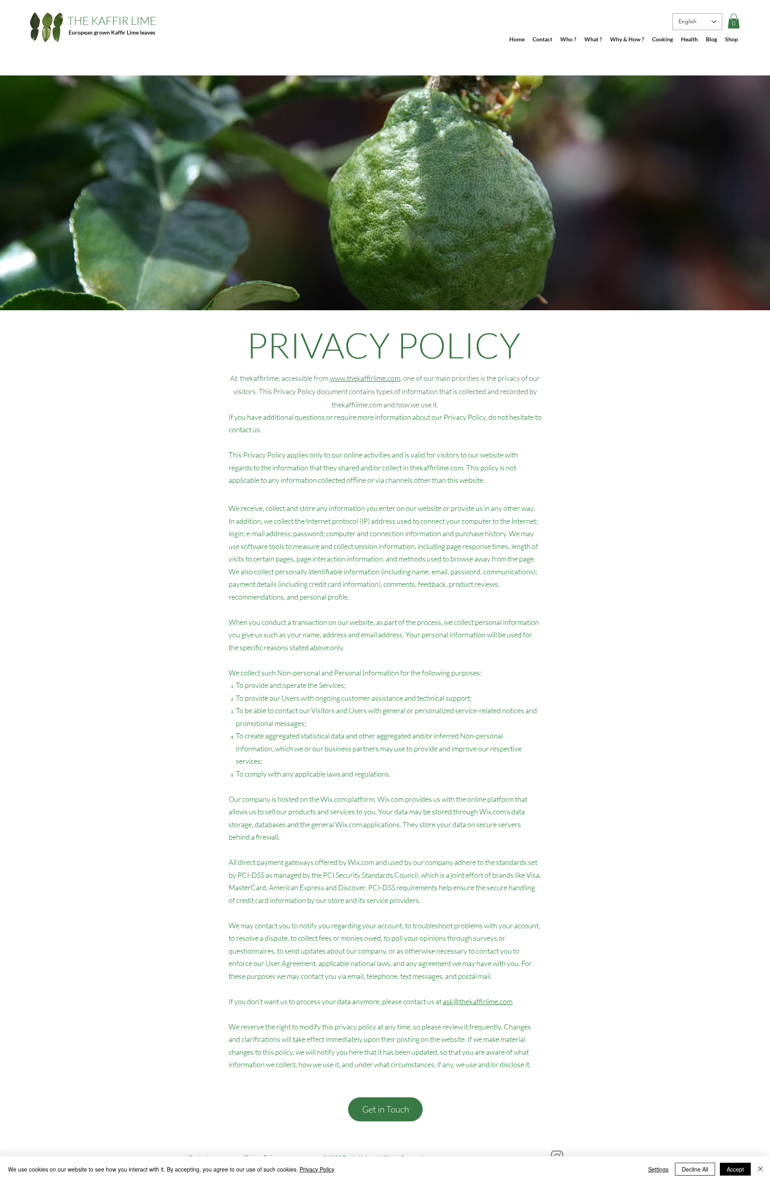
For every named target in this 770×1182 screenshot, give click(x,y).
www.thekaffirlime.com (365, 378)
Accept (735, 1169)
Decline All (695, 1169)
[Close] (760, 1169)
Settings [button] (658, 1169)
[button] (733, 21)
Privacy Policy (317, 1169)
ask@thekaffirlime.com (478, 1001)
